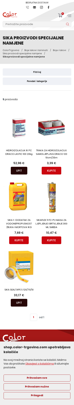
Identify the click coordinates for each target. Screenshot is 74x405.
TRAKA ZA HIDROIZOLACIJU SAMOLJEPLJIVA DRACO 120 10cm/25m (51, 154)
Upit (19, 171)
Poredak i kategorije (37, 81)
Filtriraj (37, 72)
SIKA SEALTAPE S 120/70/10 (19, 290)
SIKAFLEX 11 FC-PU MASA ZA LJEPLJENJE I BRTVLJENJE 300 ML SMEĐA (51, 223)
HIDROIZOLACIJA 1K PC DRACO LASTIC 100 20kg (19, 152)
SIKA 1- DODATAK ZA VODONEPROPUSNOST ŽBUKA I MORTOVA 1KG (19, 223)
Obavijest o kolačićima (39, 364)
